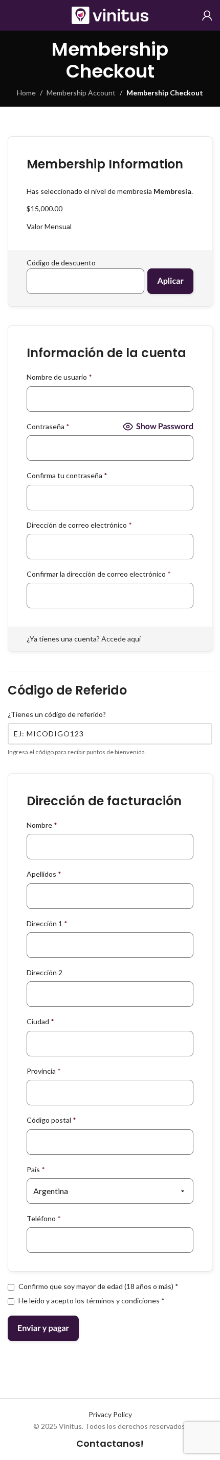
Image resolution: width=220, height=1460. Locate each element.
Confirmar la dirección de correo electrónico (99, 574)
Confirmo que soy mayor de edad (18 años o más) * (98, 1286)
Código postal (51, 1120)
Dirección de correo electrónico (79, 525)
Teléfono (44, 1218)
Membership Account (81, 92)
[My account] (207, 15)
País (36, 1169)
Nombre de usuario (59, 377)
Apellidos (44, 874)
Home (26, 92)
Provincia (44, 1071)
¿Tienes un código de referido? (57, 714)
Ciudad (40, 1021)
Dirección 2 (44, 972)
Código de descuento (61, 262)
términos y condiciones (123, 1300)
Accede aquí (121, 638)
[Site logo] (110, 14)
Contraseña (48, 426)
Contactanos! (110, 1443)
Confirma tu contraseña (67, 475)
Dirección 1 (47, 923)
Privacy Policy (110, 1414)
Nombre (42, 825)
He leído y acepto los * (91, 1300)
